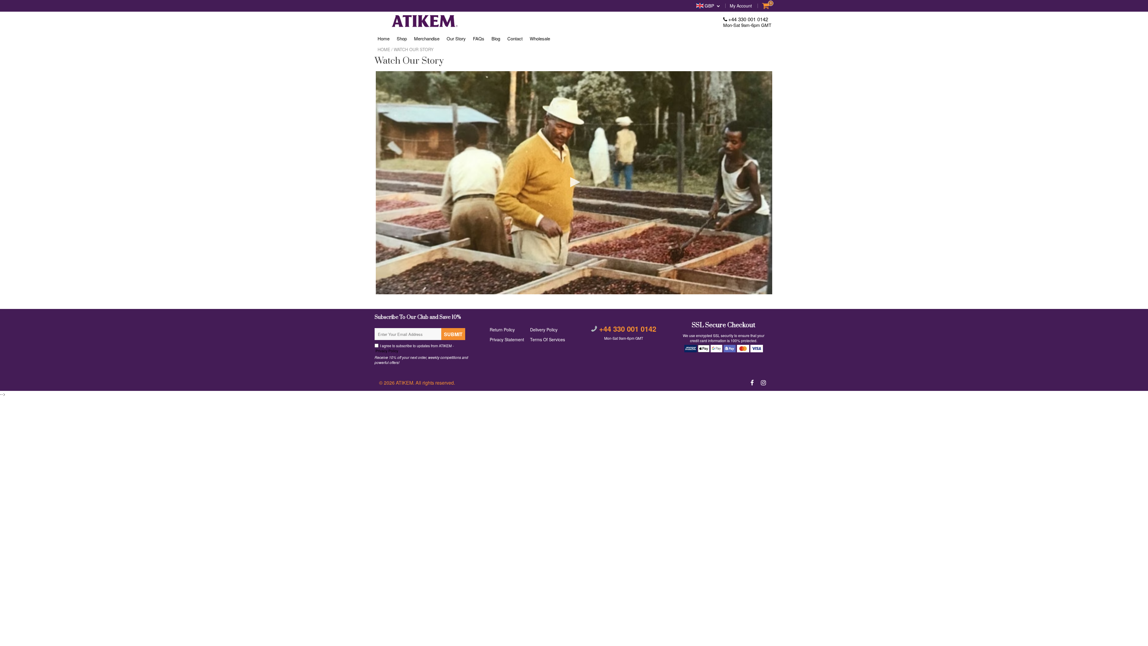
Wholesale (540, 38)
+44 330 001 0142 (748, 19)
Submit (453, 334)
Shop (402, 38)
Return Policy (502, 330)
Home (384, 38)
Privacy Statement (507, 339)
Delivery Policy (544, 330)
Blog (495, 38)
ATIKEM (404, 382)
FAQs (478, 38)
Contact (515, 38)
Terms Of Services (547, 339)
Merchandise (426, 38)
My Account (741, 6)
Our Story (456, 38)
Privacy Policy (386, 350)
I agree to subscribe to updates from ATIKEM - (414, 348)
